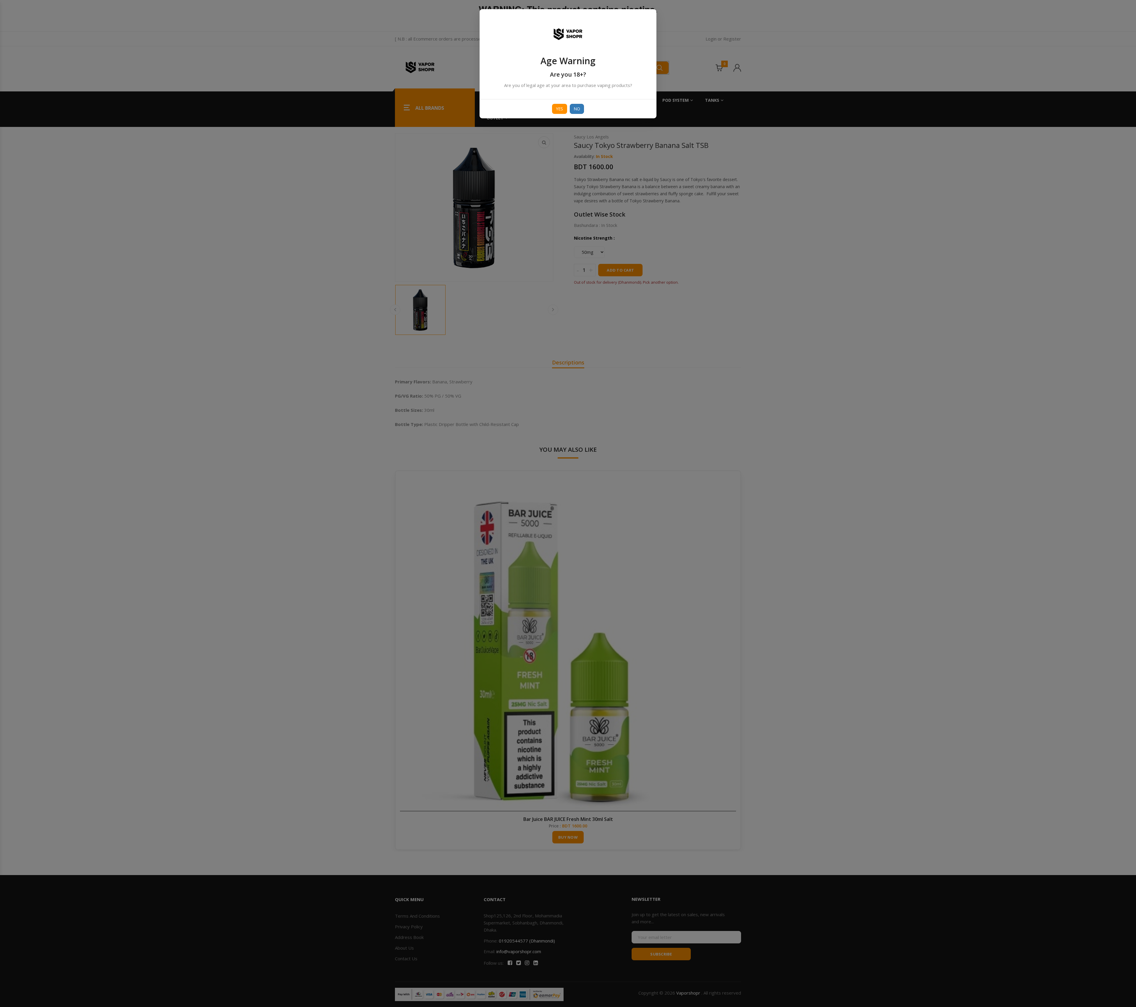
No (577, 109)
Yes (559, 109)
